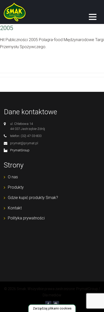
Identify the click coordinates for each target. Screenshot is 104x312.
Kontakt (15, 208)
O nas (13, 177)
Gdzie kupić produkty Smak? (33, 197)
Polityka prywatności (26, 218)
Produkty (16, 187)
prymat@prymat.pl (24, 143)
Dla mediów (52, 295)
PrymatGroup (20, 150)
